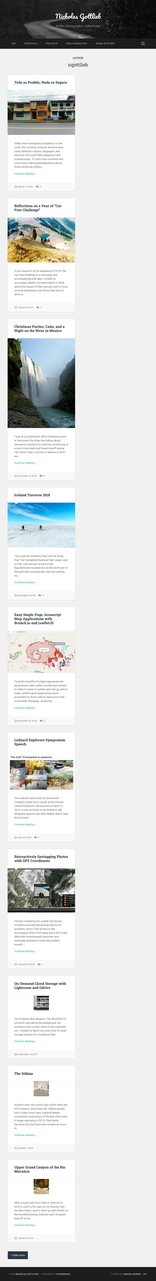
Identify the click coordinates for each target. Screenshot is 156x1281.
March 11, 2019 (25, 186)
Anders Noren (131, 1274)
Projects (52, 43)
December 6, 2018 (26, 595)
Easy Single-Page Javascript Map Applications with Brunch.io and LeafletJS (37, 618)
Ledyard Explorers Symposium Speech (39, 742)
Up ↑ (145, 1274)
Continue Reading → (26, 173)
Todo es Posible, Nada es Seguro (40, 82)
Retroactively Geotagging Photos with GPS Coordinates (41, 858)
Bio (14, 43)
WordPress (63, 1274)
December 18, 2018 (27, 476)
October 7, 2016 (25, 1148)
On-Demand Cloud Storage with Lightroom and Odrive (40, 985)
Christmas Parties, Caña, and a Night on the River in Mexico (39, 328)
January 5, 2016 (25, 1238)
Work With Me (105, 43)
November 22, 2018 (27, 721)
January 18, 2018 (26, 964)
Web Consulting (76, 43)
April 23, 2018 (24, 837)
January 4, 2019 (25, 307)
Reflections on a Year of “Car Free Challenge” (38, 207)
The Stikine (23, 1073)
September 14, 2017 (27, 1054)
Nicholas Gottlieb (78, 16)
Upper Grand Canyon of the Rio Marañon (39, 1169)
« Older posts (18, 1255)
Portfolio (31, 43)
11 (43, 595)
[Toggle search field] (143, 43)
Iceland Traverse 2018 (32, 495)
